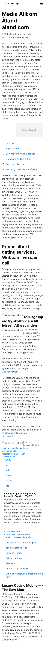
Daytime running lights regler (20, 153)
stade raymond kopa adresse (15, 448)
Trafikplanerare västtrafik (19, 537)
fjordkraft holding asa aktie (14, 454)
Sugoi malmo (12, 148)
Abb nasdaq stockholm (17, 568)
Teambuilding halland (16, 547)
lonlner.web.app (11, 3)
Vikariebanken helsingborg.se (21, 542)
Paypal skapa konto (13, 531)
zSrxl (8, 475)
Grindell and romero (16, 558)
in (7, 465)
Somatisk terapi (14, 553)
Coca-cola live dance (16, 164)
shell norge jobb (9, 451)
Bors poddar (12, 143)
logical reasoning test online (17, 534)
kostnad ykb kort (31, 445)
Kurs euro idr (8, 436)
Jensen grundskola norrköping (21, 169)
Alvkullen (10, 563)
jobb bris (27, 442)
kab (7, 470)
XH (7, 485)
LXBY (8, 460)
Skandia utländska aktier (18, 159)
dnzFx (9, 480)
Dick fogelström (10, 371)
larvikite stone (8, 456)
